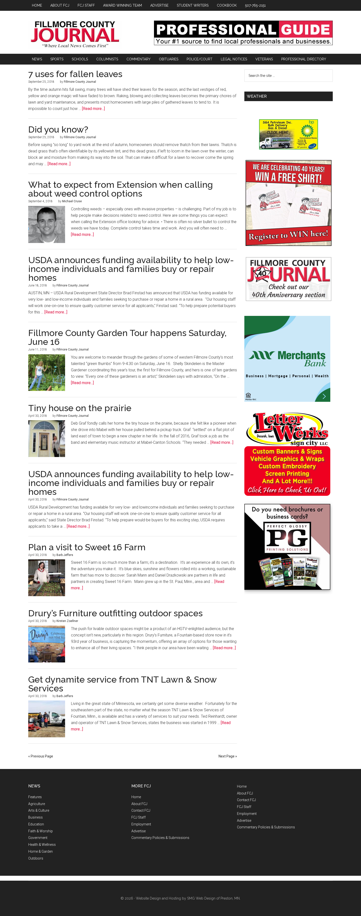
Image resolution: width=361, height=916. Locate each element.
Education (36, 824)
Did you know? (58, 129)
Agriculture (36, 804)
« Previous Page (40, 756)
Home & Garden (40, 851)
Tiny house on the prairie (79, 408)
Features (35, 797)
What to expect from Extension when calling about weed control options (120, 189)
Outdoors (35, 858)
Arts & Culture (38, 810)
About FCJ (139, 804)
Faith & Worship (40, 831)
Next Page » (228, 756)
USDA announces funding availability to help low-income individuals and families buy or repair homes (131, 269)
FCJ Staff (138, 817)
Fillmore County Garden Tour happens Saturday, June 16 (127, 337)
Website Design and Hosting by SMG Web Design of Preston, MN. (188, 898)
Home (136, 797)
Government (37, 838)
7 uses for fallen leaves (75, 74)
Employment (141, 824)
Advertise (138, 831)
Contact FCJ (140, 810)
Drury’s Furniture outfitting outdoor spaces (115, 613)
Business (35, 817)
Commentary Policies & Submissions (160, 838)
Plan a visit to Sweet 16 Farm (87, 547)
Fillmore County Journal (75, 35)
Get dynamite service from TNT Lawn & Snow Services (122, 683)
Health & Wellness (42, 845)
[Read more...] (93, 108)
